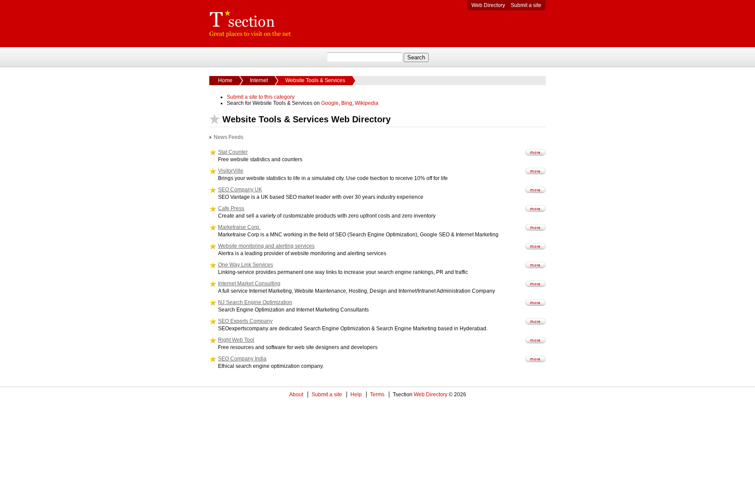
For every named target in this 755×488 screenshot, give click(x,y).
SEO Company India (242, 359)
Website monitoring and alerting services (266, 246)
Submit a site (526, 5)
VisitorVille (230, 171)
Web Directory (488, 5)
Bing (346, 103)
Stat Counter (233, 152)
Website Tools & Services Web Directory (250, 23)
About (296, 394)
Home (225, 80)
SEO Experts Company (245, 321)
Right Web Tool (236, 340)
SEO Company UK (240, 190)
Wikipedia (366, 103)
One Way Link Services (245, 265)
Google (330, 103)
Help (356, 394)
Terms (377, 394)
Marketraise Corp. (239, 227)
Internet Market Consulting (249, 283)
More (535, 152)
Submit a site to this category (260, 97)
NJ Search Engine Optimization (255, 302)
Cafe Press (231, 208)
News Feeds (228, 137)
